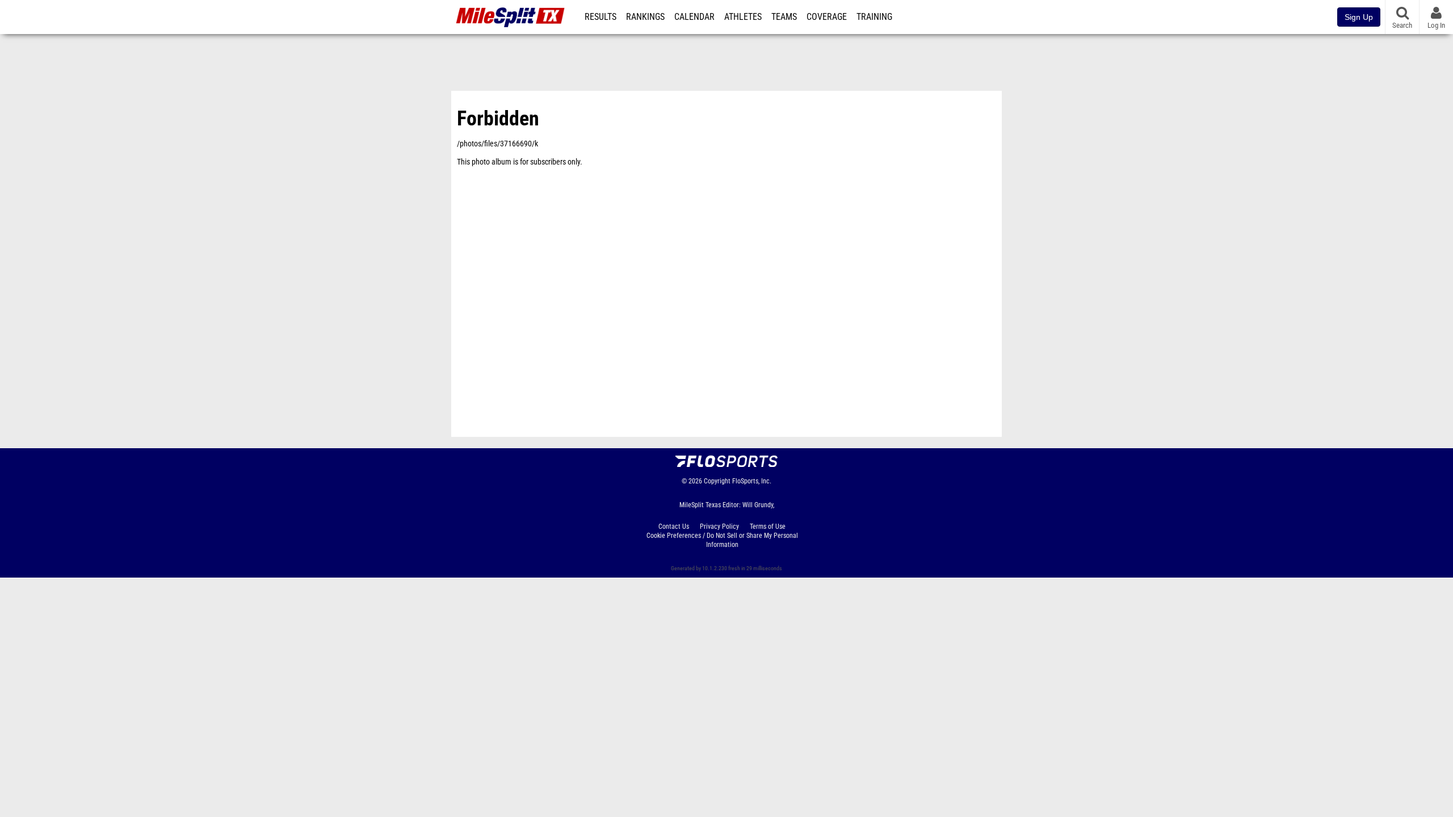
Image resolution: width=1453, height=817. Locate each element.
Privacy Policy (719, 526)
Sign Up (1359, 17)
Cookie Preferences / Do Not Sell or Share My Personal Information (722, 540)
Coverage (827, 17)
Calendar (694, 17)
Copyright (717, 481)
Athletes (743, 17)
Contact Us (673, 526)
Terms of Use (768, 526)
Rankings (645, 17)
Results (600, 17)
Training (874, 17)
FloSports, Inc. (751, 481)
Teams (784, 17)
